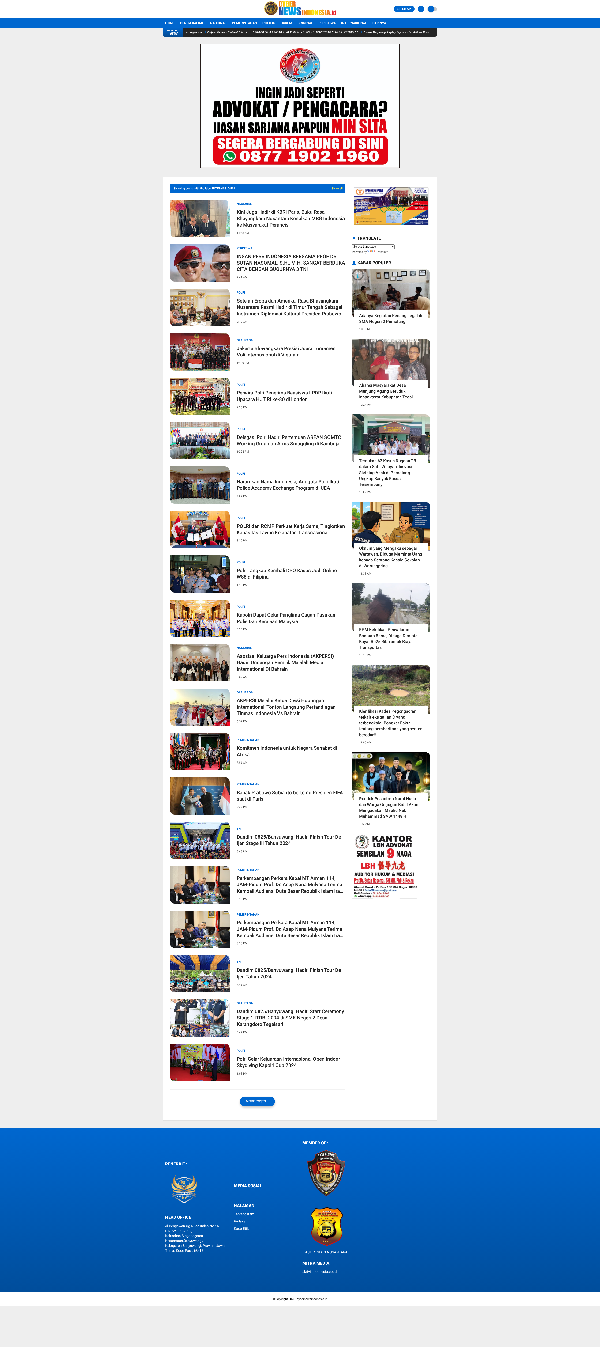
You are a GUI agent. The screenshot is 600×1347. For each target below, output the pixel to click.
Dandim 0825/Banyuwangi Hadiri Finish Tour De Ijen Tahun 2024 (289, 973)
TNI (239, 829)
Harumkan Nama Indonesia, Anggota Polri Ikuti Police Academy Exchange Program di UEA (288, 485)
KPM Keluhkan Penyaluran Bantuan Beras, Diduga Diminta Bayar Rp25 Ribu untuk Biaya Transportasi (388, 638)
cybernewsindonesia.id (312, 1299)
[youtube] (251, 1194)
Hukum (286, 23)
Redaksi (240, 1221)
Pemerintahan (244, 23)
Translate (382, 252)
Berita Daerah (192, 23)
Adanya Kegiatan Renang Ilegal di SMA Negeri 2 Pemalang (390, 318)
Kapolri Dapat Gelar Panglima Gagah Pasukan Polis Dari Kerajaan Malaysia (286, 618)
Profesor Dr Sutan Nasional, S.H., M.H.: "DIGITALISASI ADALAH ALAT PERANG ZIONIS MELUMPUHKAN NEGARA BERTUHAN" (225, 32)
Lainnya (379, 23)
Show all (337, 188)
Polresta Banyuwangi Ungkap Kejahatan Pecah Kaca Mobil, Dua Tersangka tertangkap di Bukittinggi (362, 32)
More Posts (256, 1101)
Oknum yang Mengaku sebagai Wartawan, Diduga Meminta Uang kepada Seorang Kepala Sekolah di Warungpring (390, 557)
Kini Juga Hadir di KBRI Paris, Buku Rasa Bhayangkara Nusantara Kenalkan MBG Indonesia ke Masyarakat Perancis (291, 218)
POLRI (241, 292)
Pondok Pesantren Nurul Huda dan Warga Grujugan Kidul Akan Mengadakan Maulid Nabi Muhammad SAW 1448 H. (388, 807)
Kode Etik (241, 1228)
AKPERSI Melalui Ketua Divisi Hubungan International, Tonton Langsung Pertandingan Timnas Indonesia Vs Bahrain (286, 707)
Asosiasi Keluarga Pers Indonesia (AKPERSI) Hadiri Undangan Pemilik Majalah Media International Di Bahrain (285, 662)
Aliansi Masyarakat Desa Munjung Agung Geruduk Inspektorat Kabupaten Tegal (386, 391)
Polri (241, 384)
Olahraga (245, 340)
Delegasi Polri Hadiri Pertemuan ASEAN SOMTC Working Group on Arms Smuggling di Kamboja (289, 440)
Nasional (218, 23)
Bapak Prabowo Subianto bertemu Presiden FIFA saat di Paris (290, 796)
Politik (268, 23)
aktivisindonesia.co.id (319, 1272)
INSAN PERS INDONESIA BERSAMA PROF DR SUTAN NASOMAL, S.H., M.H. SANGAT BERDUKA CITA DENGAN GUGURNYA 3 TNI (291, 263)
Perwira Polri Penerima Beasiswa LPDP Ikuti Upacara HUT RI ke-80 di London (284, 396)
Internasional (354, 23)
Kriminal (305, 23)
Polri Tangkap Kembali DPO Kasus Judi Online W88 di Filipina (287, 574)
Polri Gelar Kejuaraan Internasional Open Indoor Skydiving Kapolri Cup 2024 (288, 1062)
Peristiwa (327, 23)
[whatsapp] (238, 1194)
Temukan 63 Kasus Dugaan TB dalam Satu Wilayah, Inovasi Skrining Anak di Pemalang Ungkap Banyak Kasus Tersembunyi (387, 472)
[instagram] (245, 1194)
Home (170, 23)
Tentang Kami (244, 1214)
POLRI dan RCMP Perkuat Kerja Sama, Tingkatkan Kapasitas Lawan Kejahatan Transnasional (291, 529)
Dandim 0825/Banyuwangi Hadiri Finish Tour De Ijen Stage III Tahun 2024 (289, 840)
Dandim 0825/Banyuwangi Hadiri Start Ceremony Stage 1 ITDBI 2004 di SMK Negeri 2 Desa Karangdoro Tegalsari (290, 1018)
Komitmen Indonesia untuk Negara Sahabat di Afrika (287, 751)
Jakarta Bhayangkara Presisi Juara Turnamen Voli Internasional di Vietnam (286, 352)
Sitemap (404, 9)
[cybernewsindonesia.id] (300, 15)
